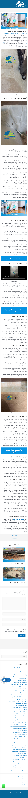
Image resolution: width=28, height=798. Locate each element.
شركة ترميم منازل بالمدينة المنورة (20, 682)
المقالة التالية (14, 538)
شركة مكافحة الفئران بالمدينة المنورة (19, 692)
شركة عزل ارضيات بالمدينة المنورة (19, 749)
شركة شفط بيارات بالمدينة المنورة (20, 715)
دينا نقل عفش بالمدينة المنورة (21, 703)
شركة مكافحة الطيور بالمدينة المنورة (19, 696)
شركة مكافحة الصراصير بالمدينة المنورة (19, 724)
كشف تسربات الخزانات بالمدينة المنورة (19, 770)
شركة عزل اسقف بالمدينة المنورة (20, 765)
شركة (10, 326)
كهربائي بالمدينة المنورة (22, 753)
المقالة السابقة (14, 535)
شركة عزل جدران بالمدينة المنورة (20, 732)
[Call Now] (4, 680)
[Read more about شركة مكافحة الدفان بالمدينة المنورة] (14, 554)
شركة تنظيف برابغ (23, 678)
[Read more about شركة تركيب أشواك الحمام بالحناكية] (14, 573)
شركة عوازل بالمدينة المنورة (21, 734)
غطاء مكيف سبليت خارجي (21, 705)
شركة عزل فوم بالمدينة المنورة (20, 755)
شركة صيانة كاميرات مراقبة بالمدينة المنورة (18, 694)
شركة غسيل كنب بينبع (22, 730)
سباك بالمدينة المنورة (22, 757)
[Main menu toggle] (2, 4)
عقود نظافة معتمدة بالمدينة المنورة (20, 690)
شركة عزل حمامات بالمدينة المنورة (20, 707)
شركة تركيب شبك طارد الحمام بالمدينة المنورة (17, 761)
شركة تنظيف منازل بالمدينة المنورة (20, 669)
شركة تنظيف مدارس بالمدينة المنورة (19, 738)
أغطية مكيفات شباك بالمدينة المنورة (19, 676)
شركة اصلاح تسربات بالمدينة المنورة (19, 742)
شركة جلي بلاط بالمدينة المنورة (20, 736)
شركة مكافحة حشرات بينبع (21, 763)
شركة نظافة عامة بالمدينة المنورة (20, 759)
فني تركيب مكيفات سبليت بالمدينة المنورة (18, 726)
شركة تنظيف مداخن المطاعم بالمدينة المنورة (18, 701)
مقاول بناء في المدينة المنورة (21, 688)
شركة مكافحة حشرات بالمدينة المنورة (19, 745)
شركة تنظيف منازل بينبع (22, 699)
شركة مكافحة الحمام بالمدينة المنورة (19, 728)
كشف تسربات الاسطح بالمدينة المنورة (19, 747)
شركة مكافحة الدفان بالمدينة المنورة (16, 563)
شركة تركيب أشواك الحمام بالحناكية (16, 582)
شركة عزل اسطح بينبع (22, 680)
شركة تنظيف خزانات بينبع (21, 740)
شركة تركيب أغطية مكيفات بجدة (20, 713)
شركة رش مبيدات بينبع (22, 709)
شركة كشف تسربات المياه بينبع (20, 673)
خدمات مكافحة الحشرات (16, 33)
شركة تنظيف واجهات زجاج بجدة (20, 711)
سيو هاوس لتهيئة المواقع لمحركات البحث (14, 791)
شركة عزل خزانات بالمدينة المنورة (20, 767)
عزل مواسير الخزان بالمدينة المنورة (19, 686)
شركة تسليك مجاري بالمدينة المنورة (19, 751)
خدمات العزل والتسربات (22, 780)
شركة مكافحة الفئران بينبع (21, 671)
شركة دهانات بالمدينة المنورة (21, 719)
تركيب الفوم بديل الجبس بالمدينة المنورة (18, 684)
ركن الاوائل (24, 784)
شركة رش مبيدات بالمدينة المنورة (20, 717)
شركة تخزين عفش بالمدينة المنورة (20, 722)
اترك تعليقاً (24, 33)
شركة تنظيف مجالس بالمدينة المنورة (19, 667)
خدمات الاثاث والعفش (22, 776)
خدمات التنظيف (23, 778)
